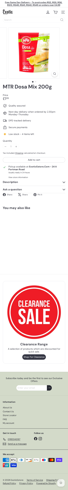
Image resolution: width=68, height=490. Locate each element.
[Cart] (55, 12)
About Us (7, 407)
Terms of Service (35, 480)
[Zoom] (55, 74)
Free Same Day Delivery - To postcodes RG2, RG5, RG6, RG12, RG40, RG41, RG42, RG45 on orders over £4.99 (33, 3)
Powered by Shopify (46, 483)
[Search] (62, 20)
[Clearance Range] (34, 312)
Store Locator (10, 415)
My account (8, 423)
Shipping (19, 153)
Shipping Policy (53, 480)
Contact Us (8, 411)
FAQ (5, 419)
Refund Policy (9, 483)
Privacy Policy (26, 483)
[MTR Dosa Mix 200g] (23, 236)
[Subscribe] (49, 388)
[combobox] (34, 20)
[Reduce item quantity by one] (5, 146)
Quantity (7, 141)
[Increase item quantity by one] (16, 146)
